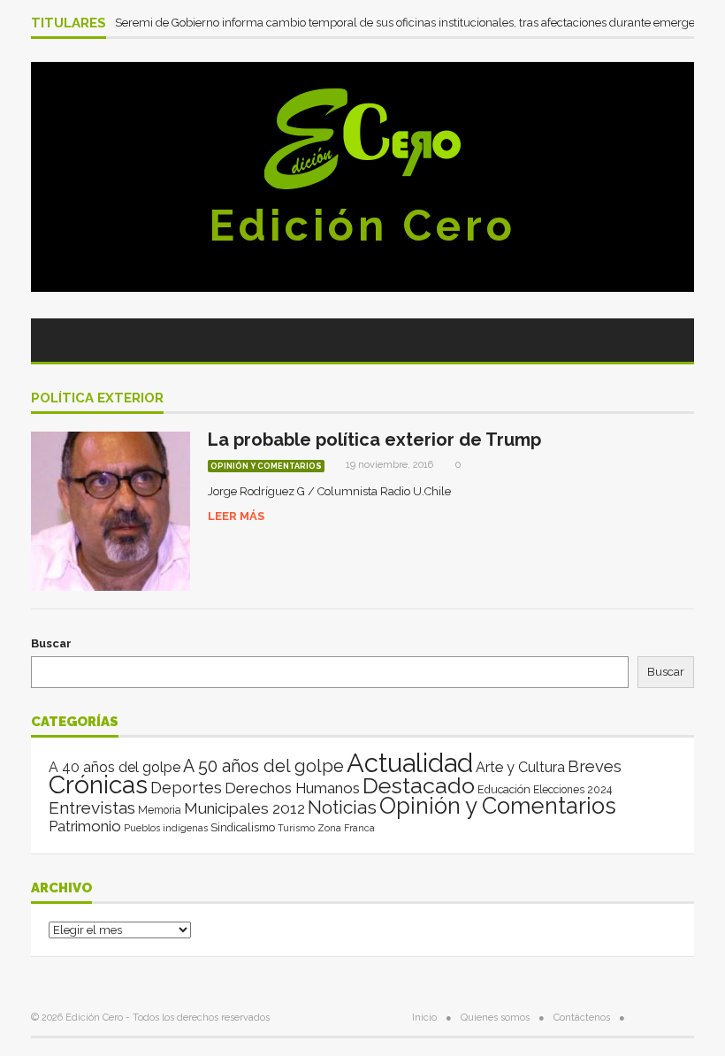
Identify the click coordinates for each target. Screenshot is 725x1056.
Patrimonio (85, 826)
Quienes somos (495, 1017)
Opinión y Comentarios (266, 466)
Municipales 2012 (244, 808)
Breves (595, 766)
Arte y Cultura (520, 767)
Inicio (424, 1017)
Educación (503, 789)
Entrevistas (92, 808)
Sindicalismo (242, 827)
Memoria (159, 810)
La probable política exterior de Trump (374, 439)
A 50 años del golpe (263, 766)
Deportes (186, 787)
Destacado (418, 785)
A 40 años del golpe (114, 767)
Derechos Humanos (292, 788)
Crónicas (98, 784)
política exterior (97, 399)
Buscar (51, 643)
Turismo (296, 828)
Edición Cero (362, 225)
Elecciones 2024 (572, 790)
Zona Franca (346, 828)
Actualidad (410, 762)
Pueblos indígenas (166, 828)
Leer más (236, 516)
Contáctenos (581, 1017)
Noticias (342, 807)
